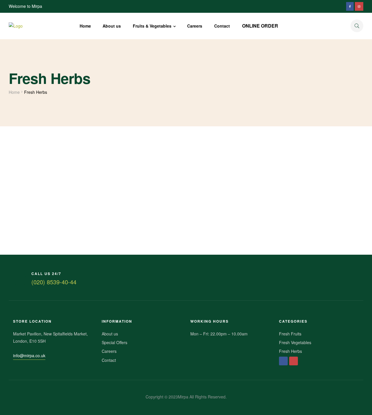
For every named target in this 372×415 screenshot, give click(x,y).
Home (14, 92)
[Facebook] (283, 361)
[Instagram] (293, 361)
